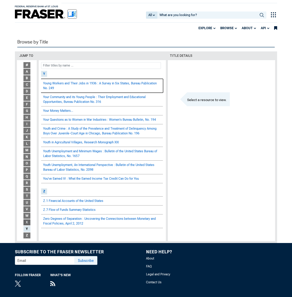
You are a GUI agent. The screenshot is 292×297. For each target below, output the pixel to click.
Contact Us (153, 282)
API (263, 28)
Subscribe (86, 260)
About (247, 28)
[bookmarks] (275, 28)
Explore (205, 28)
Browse (227, 28)
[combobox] (207, 15)
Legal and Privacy (158, 274)
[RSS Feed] (60, 284)
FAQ (149, 266)
